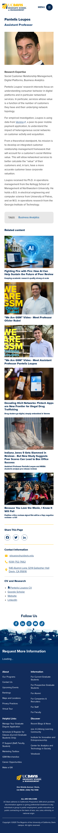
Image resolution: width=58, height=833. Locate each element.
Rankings (6, 692)
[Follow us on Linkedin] (22, 623)
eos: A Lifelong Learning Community (42, 730)
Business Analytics (28, 217)
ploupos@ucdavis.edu (22, 555)
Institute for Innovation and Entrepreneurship (43, 739)
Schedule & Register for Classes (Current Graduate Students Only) (14, 735)
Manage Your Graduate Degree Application (12, 725)
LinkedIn (12, 600)
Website (12, 596)
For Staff (35, 707)
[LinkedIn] (24, 537)
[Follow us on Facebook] (16, 623)
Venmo (20, 122)
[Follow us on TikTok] (42, 623)
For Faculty (36, 712)
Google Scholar (16, 591)
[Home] (14, 7)
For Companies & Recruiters (39, 700)
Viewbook (35, 754)
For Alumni (36, 693)
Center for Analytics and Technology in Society (42, 747)
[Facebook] (7, 537)
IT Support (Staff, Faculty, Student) (13, 744)
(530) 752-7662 (17, 561)
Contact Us (7, 682)
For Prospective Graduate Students (42, 686)
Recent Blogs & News (41, 723)
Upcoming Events (10, 687)
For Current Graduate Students (41, 678)
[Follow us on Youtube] (35, 623)
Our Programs (8, 677)
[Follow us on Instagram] (29, 623)
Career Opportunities (12, 762)
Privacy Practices (10, 703)
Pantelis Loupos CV (21, 587)
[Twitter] (16, 537)
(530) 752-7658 (32, 790)
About (5, 672)
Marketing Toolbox (10, 751)
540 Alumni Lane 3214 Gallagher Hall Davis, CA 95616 (29, 569)
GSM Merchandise (10, 757)
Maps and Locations (11, 698)
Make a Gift (7, 767)
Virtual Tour (7, 709)
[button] (45, 7)
